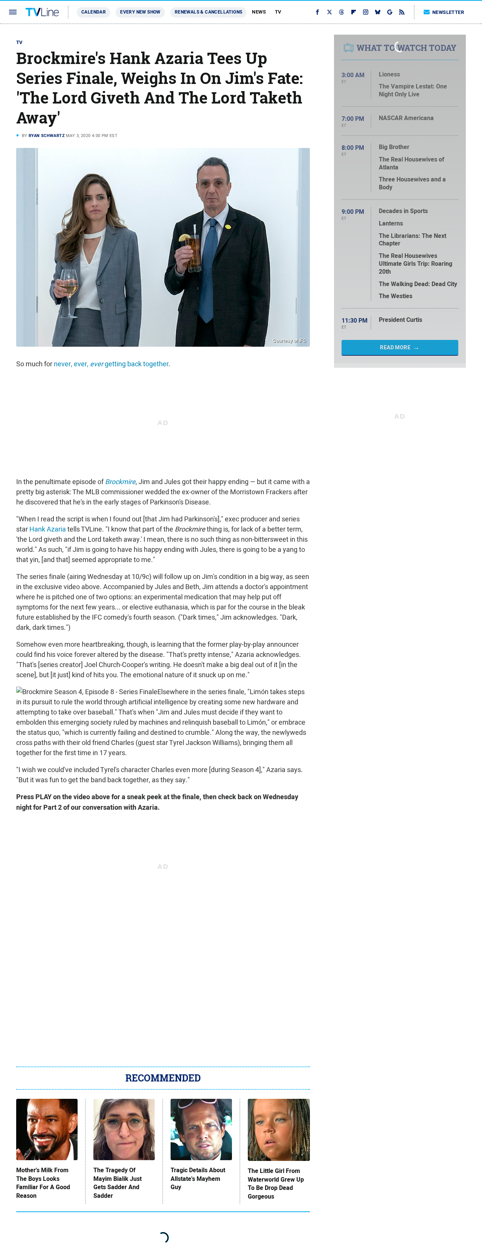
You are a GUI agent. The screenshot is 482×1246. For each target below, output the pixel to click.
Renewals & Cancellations (209, 12)
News (259, 11)
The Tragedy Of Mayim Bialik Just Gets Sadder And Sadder (117, 1183)
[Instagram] (365, 12)
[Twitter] (329, 12)
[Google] (389, 12)
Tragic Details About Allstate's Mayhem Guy (198, 1178)
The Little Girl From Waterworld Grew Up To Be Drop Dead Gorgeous (276, 1183)
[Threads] (341, 12)
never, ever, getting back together (111, 364)
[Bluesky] (377, 12)
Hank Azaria (47, 529)
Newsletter (448, 12)
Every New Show (140, 12)
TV (278, 11)
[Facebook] (317, 12)
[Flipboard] (353, 12)
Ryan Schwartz (47, 136)
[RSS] (401, 12)
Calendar (93, 12)
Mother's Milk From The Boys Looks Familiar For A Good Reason (43, 1183)
